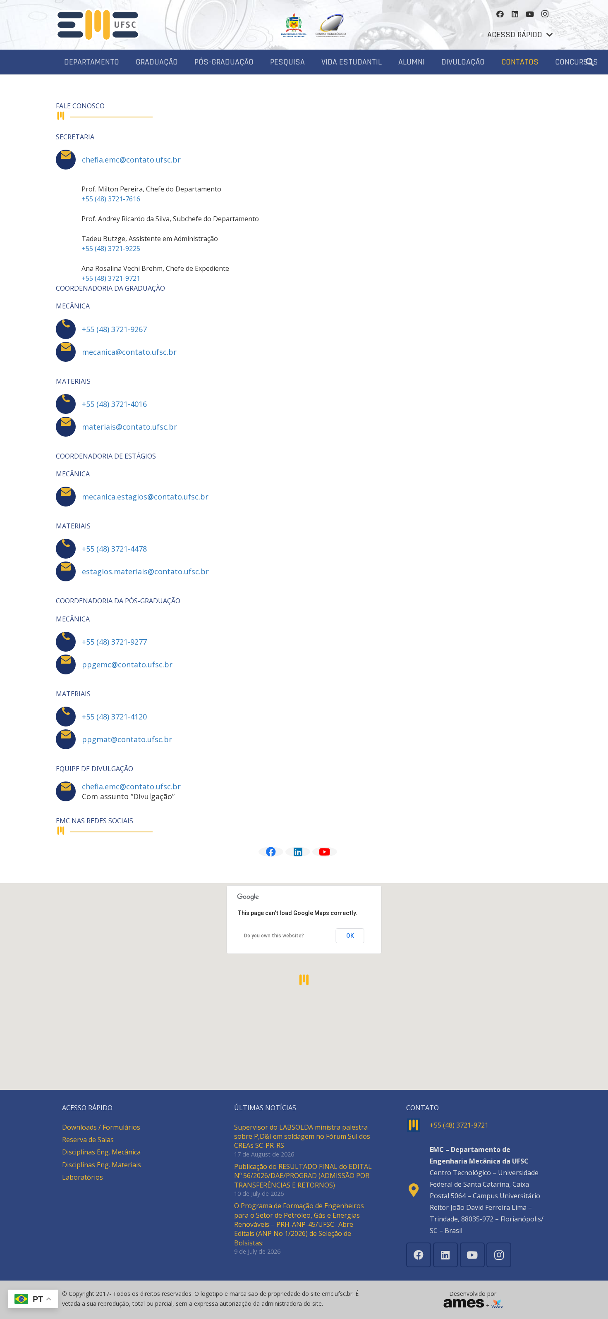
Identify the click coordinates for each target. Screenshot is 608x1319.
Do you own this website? (274, 936)
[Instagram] (544, 14)
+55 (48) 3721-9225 (110, 248)
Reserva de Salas (88, 1139)
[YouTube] (529, 14)
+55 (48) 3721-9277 (114, 642)
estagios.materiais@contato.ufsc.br (145, 571)
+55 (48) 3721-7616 (110, 198)
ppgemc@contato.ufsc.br (127, 664)
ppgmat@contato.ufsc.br (127, 739)
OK (350, 935)
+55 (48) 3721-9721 (110, 278)
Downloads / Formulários (101, 1127)
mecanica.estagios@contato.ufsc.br (145, 497)
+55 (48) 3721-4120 (114, 717)
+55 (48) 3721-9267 (114, 329)
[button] (519, 34)
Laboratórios (82, 1177)
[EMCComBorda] (98, 24)
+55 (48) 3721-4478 (114, 549)
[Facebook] (500, 14)
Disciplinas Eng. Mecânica (101, 1152)
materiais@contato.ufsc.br (129, 427)
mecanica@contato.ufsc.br (129, 352)
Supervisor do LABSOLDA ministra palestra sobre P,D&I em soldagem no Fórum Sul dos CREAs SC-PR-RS (302, 1136)
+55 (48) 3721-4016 (114, 404)
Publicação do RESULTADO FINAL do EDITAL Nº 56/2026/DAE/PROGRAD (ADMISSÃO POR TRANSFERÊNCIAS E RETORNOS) (303, 1176)
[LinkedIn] (514, 14)
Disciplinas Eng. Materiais (101, 1164)
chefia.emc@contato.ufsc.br (131, 160)
